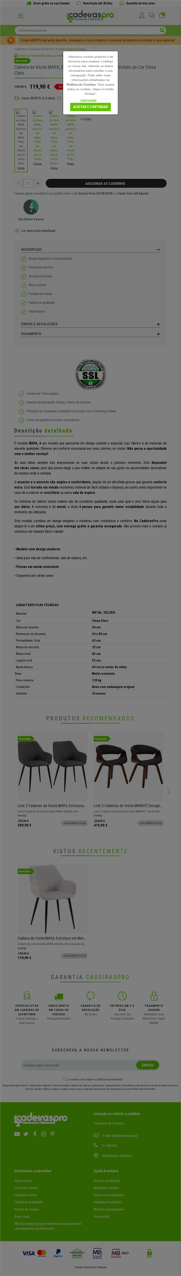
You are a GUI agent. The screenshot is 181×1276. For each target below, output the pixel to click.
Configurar (88, 100)
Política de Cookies (81, 84)
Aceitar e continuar (90, 107)
